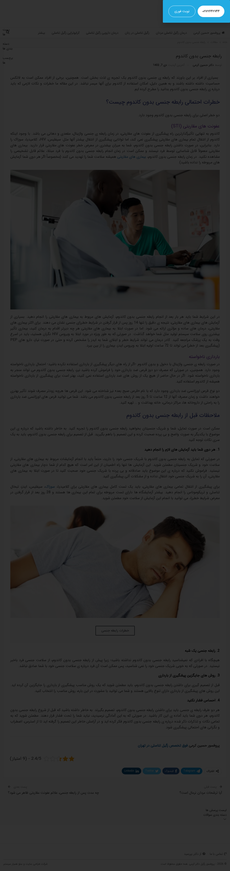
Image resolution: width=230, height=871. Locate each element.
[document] (115, 435)
